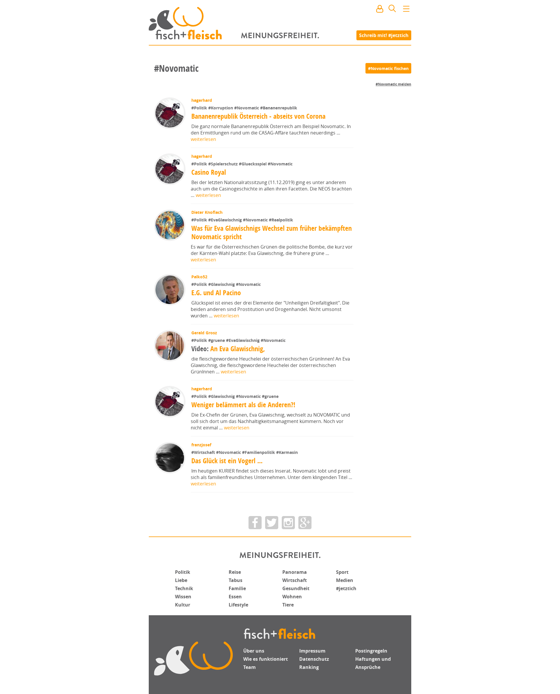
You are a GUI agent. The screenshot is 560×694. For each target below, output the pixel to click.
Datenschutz (314, 659)
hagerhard (201, 100)
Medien (344, 580)
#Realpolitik (281, 220)
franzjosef (201, 444)
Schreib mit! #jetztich (384, 35)
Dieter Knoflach (207, 212)
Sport (342, 572)
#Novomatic (247, 108)
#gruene (217, 340)
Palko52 (199, 276)
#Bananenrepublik (278, 108)
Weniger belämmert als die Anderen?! (243, 404)
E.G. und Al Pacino (216, 292)
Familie (237, 588)
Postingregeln (371, 651)
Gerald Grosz (204, 332)
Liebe (181, 580)
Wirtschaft (294, 580)
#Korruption (221, 108)
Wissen (183, 596)
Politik (182, 572)
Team (249, 667)
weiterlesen (203, 139)
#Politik (199, 108)
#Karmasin (287, 452)
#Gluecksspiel (253, 164)
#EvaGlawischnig (225, 220)
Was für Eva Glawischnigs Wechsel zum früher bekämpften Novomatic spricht (271, 232)
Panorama (294, 572)
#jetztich (346, 588)
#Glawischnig (222, 284)
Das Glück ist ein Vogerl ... (226, 460)
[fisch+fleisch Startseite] (280, 23)
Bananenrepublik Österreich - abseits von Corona (258, 116)
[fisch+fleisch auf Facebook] (255, 522)
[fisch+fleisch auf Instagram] (288, 522)
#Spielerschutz (223, 164)
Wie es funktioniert (265, 659)
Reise (235, 572)
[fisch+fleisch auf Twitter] (271, 522)
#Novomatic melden (393, 84)
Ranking (309, 667)
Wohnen (292, 596)
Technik (184, 588)
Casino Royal (208, 172)
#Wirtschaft (203, 452)
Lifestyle (238, 605)
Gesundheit (295, 588)
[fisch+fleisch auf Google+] (305, 522)
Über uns (253, 651)
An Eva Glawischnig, (228, 348)
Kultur (182, 605)
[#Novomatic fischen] (388, 68)
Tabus (235, 580)
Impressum (312, 651)
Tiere (288, 605)
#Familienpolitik (259, 452)
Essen (235, 596)
